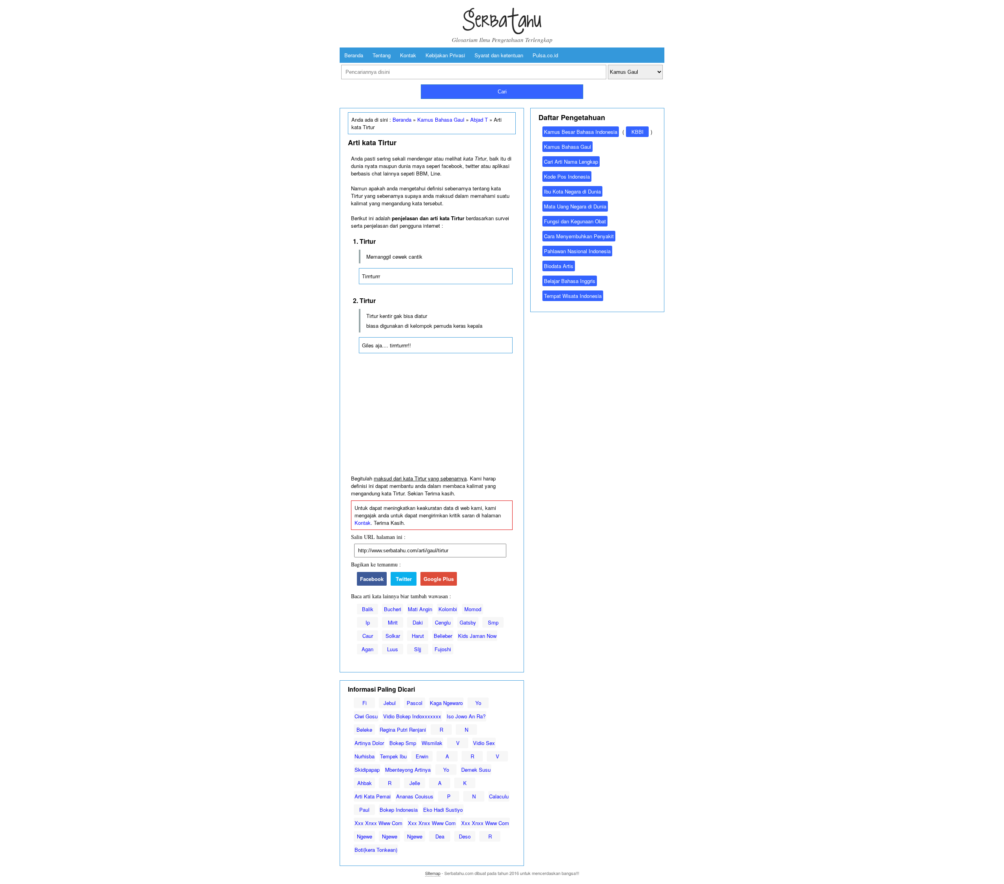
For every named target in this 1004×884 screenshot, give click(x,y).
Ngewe (364, 836)
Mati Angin (420, 609)
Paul (364, 809)
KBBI (637, 131)
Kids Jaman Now (477, 635)
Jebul (390, 703)
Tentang (382, 55)
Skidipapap (367, 769)
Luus (392, 649)
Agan (367, 649)
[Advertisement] (432, 416)
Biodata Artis (558, 266)
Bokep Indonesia (399, 809)
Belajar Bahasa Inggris (569, 281)
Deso (465, 836)
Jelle (414, 783)
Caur (367, 635)
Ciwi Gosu (366, 716)
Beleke (364, 729)
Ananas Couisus (414, 796)
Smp (493, 622)
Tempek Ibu (393, 756)
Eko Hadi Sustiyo (443, 809)
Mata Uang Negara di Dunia (575, 206)
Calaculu (499, 796)
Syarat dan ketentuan (499, 55)
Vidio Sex (484, 743)
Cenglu (443, 622)
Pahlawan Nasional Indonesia (577, 251)
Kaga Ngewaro (446, 703)
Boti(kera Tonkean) (376, 849)
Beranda (353, 55)
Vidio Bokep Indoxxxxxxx (412, 716)
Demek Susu (476, 769)
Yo (478, 703)
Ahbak (364, 783)
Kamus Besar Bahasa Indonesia (580, 131)
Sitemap (432, 873)
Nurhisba (365, 756)
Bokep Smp (402, 743)
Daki (418, 622)
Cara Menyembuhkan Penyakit (579, 236)
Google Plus (439, 579)
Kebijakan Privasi (445, 55)
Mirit (393, 622)
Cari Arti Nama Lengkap (571, 161)
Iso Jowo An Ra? (466, 716)
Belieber (443, 635)
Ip (368, 622)
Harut (418, 635)
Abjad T (479, 119)
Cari (502, 92)
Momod (472, 609)
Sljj (417, 649)
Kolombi (447, 609)
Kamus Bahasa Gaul (440, 119)
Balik (367, 609)
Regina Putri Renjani (403, 729)
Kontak (408, 55)
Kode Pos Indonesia (567, 176)
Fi (364, 703)
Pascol (414, 703)
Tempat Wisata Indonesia (573, 296)
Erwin (422, 756)
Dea (439, 836)
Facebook (372, 579)
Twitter (404, 579)
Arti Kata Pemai (373, 796)
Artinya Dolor (369, 743)
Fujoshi (443, 649)
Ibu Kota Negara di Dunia (572, 191)
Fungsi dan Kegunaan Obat (575, 221)
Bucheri (392, 609)
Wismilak (432, 743)
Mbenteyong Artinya (408, 769)
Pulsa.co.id (545, 55)
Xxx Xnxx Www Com (378, 823)
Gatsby (468, 622)
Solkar (393, 635)
